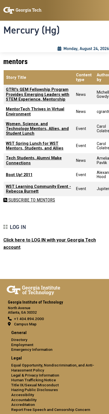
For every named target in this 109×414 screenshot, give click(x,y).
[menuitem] (54, 341)
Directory (19, 339)
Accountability (24, 400)
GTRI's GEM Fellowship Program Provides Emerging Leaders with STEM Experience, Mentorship (37, 94)
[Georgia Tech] (33, 289)
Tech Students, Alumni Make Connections (34, 160)
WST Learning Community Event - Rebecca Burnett (38, 189)
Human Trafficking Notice (33, 380)
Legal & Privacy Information (35, 375)
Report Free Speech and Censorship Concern (50, 409)
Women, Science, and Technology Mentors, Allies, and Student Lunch (37, 129)
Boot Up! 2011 (19, 174)
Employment (22, 344)
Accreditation (23, 404)
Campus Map (25, 324)
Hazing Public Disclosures (34, 389)
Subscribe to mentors (31, 200)
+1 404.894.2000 (29, 318)
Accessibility (22, 394)
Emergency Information (32, 349)
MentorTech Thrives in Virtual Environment (35, 111)
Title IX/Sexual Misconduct (35, 385)
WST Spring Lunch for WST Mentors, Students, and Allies (34, 146)
